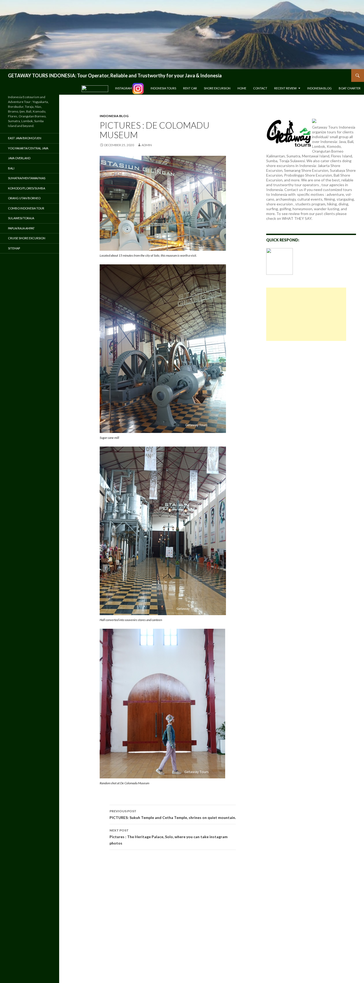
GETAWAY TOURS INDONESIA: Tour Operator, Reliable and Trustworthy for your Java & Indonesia (115, 75)
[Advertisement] (306, 314)
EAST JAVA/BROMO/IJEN (24, 138)
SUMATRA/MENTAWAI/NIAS (26, 178)
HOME (241, 88)
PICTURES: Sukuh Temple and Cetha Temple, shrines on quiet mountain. (173, 814)
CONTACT (260, 88)
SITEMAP (14, 248)
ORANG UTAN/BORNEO (24, 198)
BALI (11, 168)
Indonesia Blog (319, 88)
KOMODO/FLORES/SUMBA (26, 188)
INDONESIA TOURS (163, 88)
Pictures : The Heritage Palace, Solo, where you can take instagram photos (169, 836)
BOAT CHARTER (350, 88)
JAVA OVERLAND (19, 158)
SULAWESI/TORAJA (21, 218)
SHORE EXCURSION (217, 88)
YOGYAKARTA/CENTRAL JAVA (28, 148)
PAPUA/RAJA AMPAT (21, 228)
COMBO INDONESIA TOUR (26, 208)
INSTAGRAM (123, 88)
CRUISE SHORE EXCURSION (26, 238)
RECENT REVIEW (285, 88)
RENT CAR (190, 88)
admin (146, 145)
